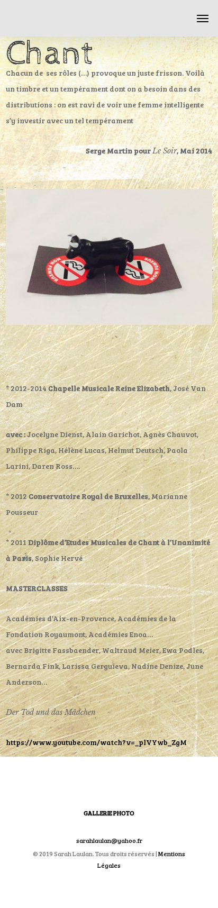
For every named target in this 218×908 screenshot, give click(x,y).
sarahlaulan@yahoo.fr (109, 840)
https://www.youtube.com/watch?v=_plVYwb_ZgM (96, 742)
